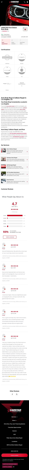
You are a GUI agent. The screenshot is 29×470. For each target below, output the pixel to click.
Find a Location (14, 455)
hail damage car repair (18, 136)
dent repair (22, 109)
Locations (14, 441)
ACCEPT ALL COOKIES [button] (7, 466)
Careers (14, 431)
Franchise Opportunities (14, 427)
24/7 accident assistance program (18, 133)
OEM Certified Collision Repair (14, 445)
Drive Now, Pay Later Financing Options (14, 424)
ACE (14, 434)
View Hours (6, 34)
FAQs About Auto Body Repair (14, 438)
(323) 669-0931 (24, 36)
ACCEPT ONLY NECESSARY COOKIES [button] (10, 464)
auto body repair (11, 106)
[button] (14, 467)
